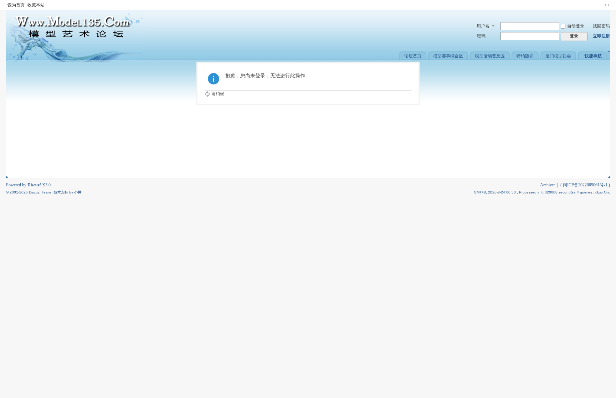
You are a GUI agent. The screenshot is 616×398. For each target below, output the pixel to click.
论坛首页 (412, 55)
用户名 (483, 26)
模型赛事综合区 (448, 55)
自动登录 (575, 26)
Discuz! (34, 184)
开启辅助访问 (600, 5)
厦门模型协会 (558, 55)
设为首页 (16, 4)
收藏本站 (36, 4)
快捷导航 (593, 55)
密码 (481, 35)
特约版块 (525, 55)
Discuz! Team (40, 192)
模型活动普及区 (490, 55)
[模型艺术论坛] (75, 35)
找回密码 (601, 26)
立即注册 (601, 35)
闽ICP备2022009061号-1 (585, 184)
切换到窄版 (607, 5)
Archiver (547, 184)
